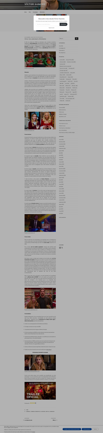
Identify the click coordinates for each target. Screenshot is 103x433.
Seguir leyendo (51, 27)
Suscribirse (63, 24)
